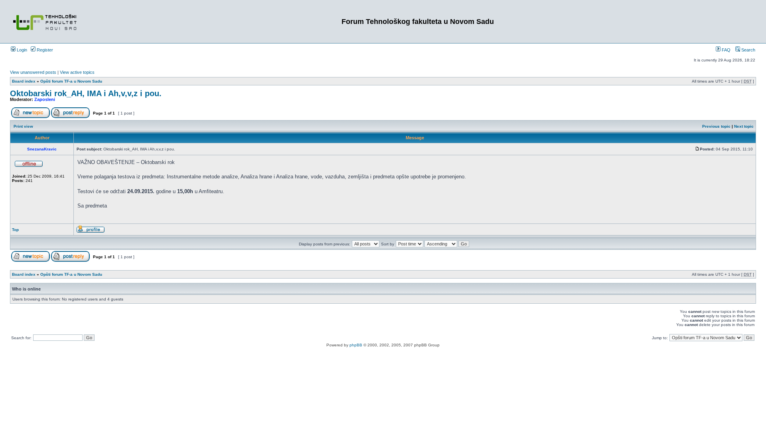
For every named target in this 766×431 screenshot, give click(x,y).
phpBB (355, 345)
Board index (24, 81)
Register (44, 49)
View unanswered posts (33, 72)
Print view (23, 126)
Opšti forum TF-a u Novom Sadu (71, 81)
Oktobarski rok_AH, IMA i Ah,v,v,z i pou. (86, 93)
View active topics (77, 72)
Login (21, 49)
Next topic (744, 126)
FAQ (725, 49)
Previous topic (716, 126)
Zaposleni (44, 99)
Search (747, 49)
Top (15, 229)
